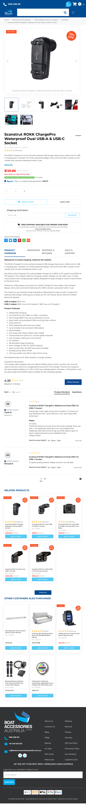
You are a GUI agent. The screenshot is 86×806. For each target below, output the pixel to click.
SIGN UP (62, 418)
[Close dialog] (80, 387)
